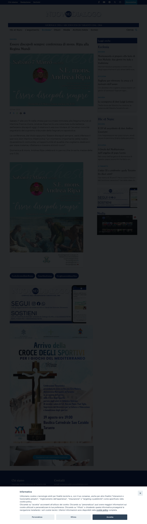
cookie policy (102, 510)
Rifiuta (73, 517)
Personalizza (37, 517)
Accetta (110, 517)
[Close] (140, 493)
